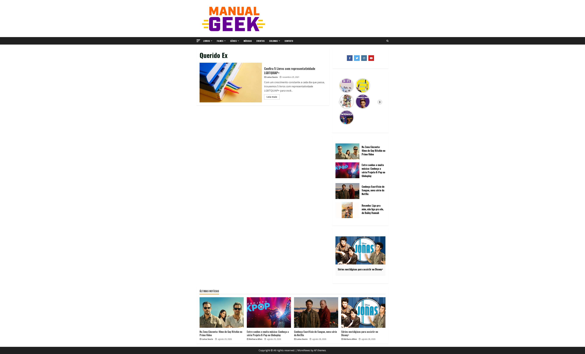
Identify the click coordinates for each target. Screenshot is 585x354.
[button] (198, 40)
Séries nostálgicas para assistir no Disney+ (359, 333)
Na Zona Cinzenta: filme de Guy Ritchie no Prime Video (221, 333)
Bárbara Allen (255, 339)
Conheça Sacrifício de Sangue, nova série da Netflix (315, 333)
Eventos (260, 40)
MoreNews (303, 350)
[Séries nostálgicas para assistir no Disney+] (363, 312)
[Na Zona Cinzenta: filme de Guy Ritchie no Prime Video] (222, 312)
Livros (206, 40)
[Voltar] (341, 102)
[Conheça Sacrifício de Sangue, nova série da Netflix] (316, 312)
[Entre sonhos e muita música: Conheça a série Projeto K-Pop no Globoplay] (269, 312)
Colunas (273, 40)
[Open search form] (387, 41)
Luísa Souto (272, 77)
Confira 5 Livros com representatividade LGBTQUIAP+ (231, 82)
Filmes (220, 40)
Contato (289, 40)
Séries (233, 40)
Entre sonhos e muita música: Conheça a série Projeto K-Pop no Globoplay (268, 333)
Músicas (248, 40)
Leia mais (273, 97)
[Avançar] (379, 102)
